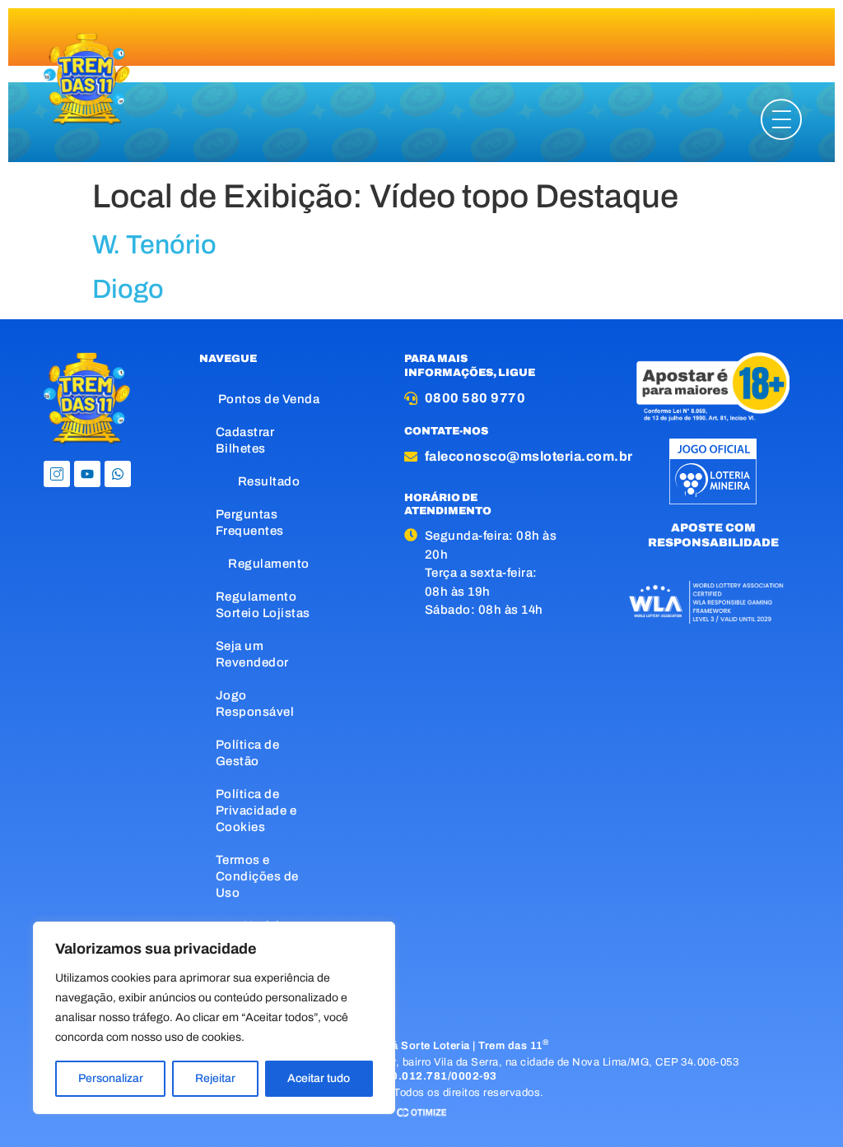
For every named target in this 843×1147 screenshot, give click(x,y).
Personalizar (110, 1078)
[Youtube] (87, 474)
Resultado (269, 481)
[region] (214, 1018)
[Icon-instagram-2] (57, 474)
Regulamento (269, 563)
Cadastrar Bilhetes (245, 440)
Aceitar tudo (318, 1078)
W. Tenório (154, 244)
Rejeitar (215, 1078)
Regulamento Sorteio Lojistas (263, 605)
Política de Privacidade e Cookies (256, 810)
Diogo (128, 289)
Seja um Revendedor (252, 654)
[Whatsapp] (118, 474)
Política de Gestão (248, 753)
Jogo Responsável (255, 703)
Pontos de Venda (269, 399)
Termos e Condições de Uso (257, 876)
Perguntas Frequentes (250, 522)
